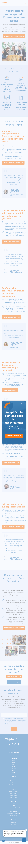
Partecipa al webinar (14, 435)
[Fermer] (26, 830)
